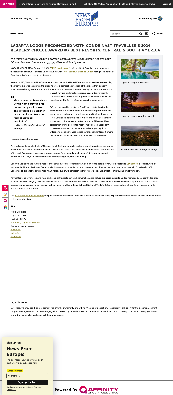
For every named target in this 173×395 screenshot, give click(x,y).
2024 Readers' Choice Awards (29, 195)
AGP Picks (8, 4)
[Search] (141, 33)
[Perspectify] (5, 194)
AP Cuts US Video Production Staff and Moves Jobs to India (119, 4)
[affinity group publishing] (5, 200)
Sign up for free (27, 382)
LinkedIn (15, 233)
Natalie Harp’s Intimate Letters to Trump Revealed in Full (42, 4)
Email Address (15, 370)
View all (167, 4)
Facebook (16, 229)
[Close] (49, 340)
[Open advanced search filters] (147, 33)
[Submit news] (5, 188)
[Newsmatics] (5, 207)
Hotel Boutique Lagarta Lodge (78, 71)
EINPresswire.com (59, 68)
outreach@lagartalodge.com (25, 222)
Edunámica (132, 163)
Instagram (16, 236)
